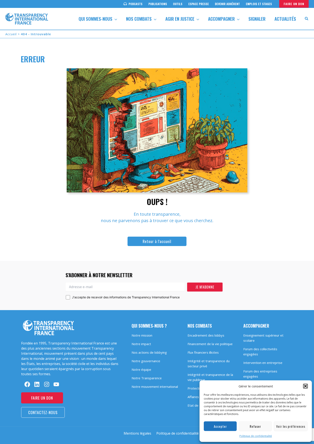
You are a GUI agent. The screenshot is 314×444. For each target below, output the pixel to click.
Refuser (255, 426)
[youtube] (56, 384)
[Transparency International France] (26, 18)
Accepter (220, 426)
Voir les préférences (290, 426)
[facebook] (27, 384)
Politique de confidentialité (255, 436)
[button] (305, 386)
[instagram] (47, 384)
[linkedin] (37, 384)
